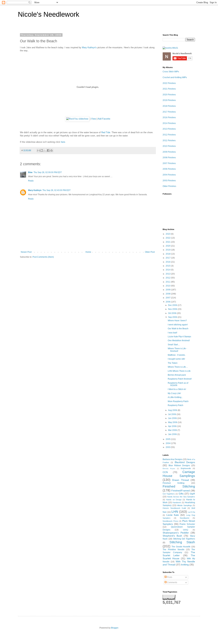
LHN (175, 511)
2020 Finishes (169, 94)
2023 (168, 234)
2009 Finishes (169, 152)
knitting (185, 564)
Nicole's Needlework (48, 14)
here (63, 142)
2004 (168, 443)
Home (88, 252)
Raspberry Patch (175, 405)
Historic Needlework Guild (174, 508)
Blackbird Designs (185, 462)
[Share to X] (45, 150)
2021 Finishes (169, 89)
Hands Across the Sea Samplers (181, 497)
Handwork (177, 502)
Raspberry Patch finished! (180, 379)
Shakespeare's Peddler (176, 532)
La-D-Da (191, 512)
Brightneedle (186, 468)
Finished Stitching (179, 486)
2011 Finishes (169, 140)
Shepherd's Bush (172, 535)
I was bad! (172, 332)
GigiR (192, 494)
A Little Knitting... (175, 397)
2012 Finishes (169, 135)
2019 (168, 250)
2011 (168, 282)
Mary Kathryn (34, 190)
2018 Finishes (169, 106)
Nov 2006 (173, 309)
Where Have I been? (177, 320)
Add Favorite (104, 118)
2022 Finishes (169, 83)
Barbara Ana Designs (172, 459)
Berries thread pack (177, 375)
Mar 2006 (172, 430)
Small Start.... (174, 344)
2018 (168, 254)
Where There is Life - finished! (177, 349)
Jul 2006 (172, 414)
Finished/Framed (180, 490)
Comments (172, 582)
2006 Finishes (169, 169)
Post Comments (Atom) (43, 257)
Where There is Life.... (178, 367)
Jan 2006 (172, 434)
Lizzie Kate (172, 515)
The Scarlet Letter (179, 554)
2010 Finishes (169, 146)
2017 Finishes (169, 112)
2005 (168, 439)
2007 (168, 298)
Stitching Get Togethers (184, 539)
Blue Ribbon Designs (179, 465)
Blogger (114, 628)
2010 (168, 286)
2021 (168, 242)
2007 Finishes (169, 163)
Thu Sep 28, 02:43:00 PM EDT (56, 190)
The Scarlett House (179, 557)
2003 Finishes (169, 180)
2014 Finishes (169, 123)
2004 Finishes (169, 175)
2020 (168, 246)
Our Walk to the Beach (178, 328)
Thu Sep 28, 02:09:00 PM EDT (48, 172)
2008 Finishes (169, 157)
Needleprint (184, 518)
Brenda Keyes (169, 468)
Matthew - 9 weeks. (176, 355)
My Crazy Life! (174, 393)
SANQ (185, 530)
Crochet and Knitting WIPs (175, 77)
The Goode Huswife (181, 546)
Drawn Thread (180, 480)
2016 (168, 262)
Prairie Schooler (187, 524)
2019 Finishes (169, 100)
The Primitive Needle (173, 549)
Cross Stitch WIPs (171, 71)
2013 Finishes (169, 129)
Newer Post (26, 252)
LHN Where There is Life (179, 371)
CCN (165, 472)
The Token (172, 363)
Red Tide (105, 132)
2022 (168, 238)
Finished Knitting (173, 483)
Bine (30, 172)
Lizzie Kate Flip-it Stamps (179, 336)
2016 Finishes (169, 117)
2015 (168, 266)
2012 (168, 278)
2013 (168, 274)
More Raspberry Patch (178, 401)
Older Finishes (169, 186)
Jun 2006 (172, 418)
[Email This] (38, 150)
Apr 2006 (172, 426)
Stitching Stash (182, 542)
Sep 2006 (173, 317)
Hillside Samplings (184, 505)
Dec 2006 (173, 305)
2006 (168, 302)
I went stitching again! (178, 324)
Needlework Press (170, 521)
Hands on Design (174, 500)
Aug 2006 (173, 410)
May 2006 (173, 422)
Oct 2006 (172, 313)
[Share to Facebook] (48, 150)
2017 (168, 258)
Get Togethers (169, 494)
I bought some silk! (176, 359)
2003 (168, 447)
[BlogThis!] (41, 150)
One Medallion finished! (179, 340)
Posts (169, 577)
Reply (31, 181)
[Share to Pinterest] (51, 150)
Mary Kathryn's (89, 47)
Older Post (150, 252)
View (93, 118)
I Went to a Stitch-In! (177, 389)
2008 (168, 294)
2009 (168, 290)
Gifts (181, 493)
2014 (168, 270)
